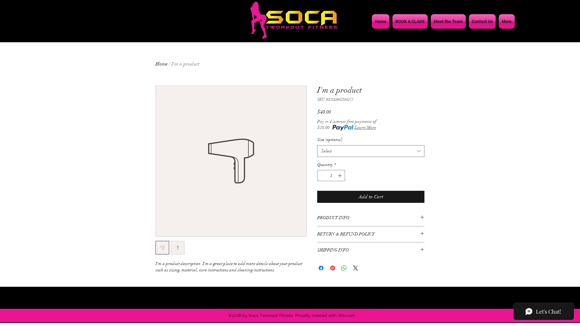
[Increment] (340, 175)
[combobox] (370, 151)
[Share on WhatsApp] (344, 268)
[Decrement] (322, 175)
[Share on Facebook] (321, 268)
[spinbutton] (331, 175)
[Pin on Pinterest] (332, 268)
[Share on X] (355, 268)
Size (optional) (330, 139)
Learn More (365, 127)
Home (162, 64)
